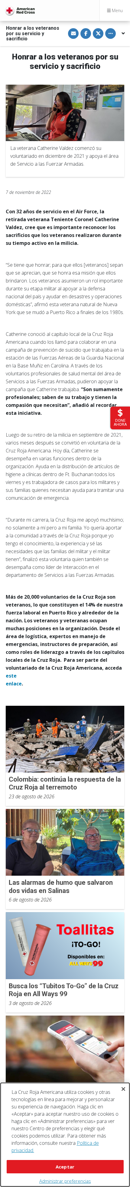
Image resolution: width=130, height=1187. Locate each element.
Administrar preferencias (65, 1181)
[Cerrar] (123, 1089)
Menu (117, 10)
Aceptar (65, 1167)
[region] (65, 1134)
